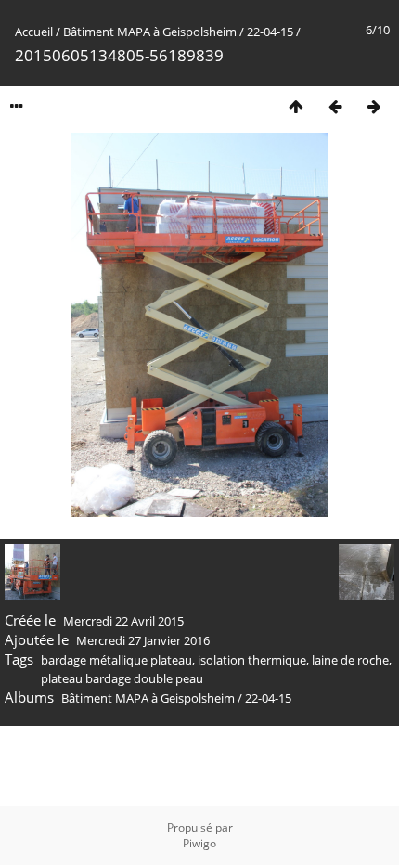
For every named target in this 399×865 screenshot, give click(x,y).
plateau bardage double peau (122, 678)
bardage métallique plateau (116, 660)
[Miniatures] (296, 106)
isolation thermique (252, 660)
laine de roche (350, 660)
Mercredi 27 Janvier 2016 (143, 640)
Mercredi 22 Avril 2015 (123, 621)
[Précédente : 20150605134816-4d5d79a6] (334, 106)
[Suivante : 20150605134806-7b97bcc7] (373, 106)
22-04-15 (270, 31)
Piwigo (199, 843)
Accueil (34, 31)
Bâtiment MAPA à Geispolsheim (150, 31)
